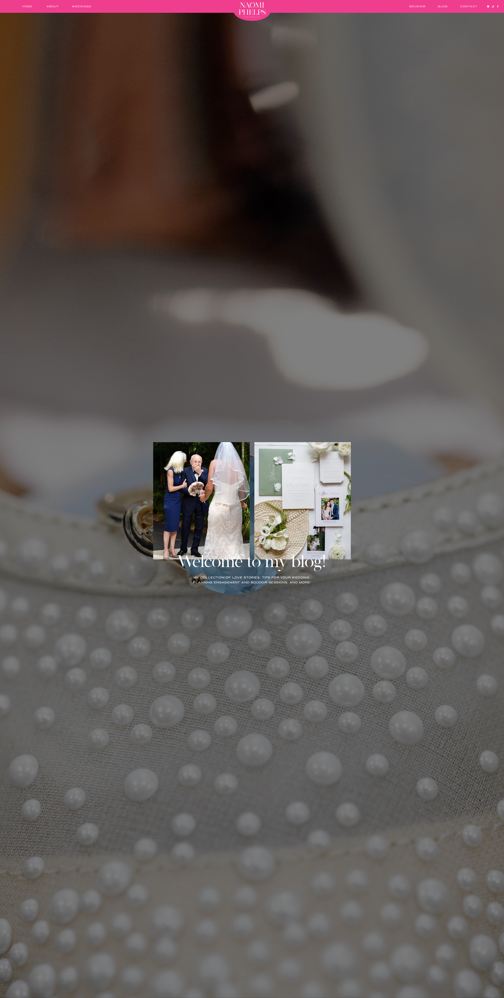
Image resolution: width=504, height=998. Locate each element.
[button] (443, 6)
